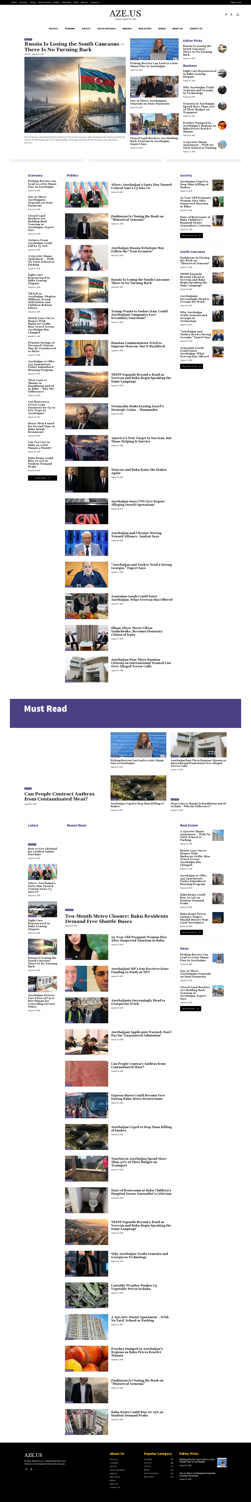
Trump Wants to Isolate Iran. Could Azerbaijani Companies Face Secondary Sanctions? (139, 315)
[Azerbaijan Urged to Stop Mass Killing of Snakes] (218, 185)
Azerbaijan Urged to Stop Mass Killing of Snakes (194, 184)
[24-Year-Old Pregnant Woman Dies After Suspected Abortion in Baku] (218, 201)
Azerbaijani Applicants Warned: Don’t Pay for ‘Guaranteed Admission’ (141, 1033)
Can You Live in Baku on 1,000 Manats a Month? (40, 445)
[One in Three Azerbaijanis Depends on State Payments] (154, 87)
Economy (134, 59)
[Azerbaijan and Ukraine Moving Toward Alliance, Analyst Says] (86, 543)
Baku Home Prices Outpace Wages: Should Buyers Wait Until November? (194, 918)
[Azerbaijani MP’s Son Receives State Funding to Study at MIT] (86, 979)
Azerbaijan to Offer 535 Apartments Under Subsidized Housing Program (41, 366)
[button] (237, 14)
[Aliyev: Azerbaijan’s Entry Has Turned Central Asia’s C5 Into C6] (86, 194)
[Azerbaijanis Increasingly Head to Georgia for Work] (218, 300)
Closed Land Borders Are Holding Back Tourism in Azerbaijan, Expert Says (154, 141)
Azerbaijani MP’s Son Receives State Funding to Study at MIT (140, 970)
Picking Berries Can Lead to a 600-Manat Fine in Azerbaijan (154, 65)
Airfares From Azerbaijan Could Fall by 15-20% (40, 243)
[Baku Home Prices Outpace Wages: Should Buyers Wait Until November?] (218, 917)
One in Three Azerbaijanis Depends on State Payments (150, 102)
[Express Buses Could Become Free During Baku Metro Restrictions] (86, 1105)
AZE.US (27, 54)
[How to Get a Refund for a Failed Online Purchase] (42, 838)
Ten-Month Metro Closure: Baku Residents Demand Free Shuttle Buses (116, 918)
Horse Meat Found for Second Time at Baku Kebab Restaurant (41, 428)
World (68, 428)
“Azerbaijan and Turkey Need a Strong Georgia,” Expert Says (141, 566)
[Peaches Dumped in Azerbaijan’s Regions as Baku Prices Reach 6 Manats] (222, 125)
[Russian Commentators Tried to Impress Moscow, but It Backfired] (86, 353)
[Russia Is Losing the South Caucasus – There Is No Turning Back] (75, 95)
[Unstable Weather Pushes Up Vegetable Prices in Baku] (86, 1295)
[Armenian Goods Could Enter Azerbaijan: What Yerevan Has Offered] (86, 606)
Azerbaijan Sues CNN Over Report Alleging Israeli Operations (138, 503)
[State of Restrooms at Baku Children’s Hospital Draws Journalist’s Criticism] (218, 221)
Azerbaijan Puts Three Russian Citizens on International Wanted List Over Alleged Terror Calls (141, 663)
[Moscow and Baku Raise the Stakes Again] (86, 480)
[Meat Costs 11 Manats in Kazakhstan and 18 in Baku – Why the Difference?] (199, 788)
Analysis (69, 238)
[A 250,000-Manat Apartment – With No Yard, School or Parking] (222, 144)
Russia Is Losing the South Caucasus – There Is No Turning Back (74, 47)
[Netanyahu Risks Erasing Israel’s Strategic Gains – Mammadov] (86, 416)
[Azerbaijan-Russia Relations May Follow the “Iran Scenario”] (86, 258)
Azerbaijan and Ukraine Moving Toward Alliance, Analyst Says (136, 534)
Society (28, 788)
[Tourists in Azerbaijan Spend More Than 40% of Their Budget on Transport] (222, 106)
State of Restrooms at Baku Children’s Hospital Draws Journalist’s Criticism (195, 221)
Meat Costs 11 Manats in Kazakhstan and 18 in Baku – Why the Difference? (41, 386)
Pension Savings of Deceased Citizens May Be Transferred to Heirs (42, 347)
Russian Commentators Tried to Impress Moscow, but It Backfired (138, 344)
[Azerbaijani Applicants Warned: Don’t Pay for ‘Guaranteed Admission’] (86, 1042)
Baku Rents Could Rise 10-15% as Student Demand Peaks (40, 462)
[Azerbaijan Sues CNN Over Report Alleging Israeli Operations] (86, 511)
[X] (231, 15)
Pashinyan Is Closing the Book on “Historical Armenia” (137, 218)
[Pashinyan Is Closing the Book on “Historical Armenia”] (86, 226)
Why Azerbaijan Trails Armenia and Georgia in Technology (198, 90)
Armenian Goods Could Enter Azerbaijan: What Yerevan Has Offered (141, 598)
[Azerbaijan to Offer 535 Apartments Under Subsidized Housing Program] (218, 879)
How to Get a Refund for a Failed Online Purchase (42, 851)
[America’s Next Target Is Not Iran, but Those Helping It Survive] (86, 448)
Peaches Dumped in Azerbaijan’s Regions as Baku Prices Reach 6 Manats (199, 127)
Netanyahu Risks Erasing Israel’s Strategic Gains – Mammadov (137, 408)
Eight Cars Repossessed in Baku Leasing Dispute (199, 74)
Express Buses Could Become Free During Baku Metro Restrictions (138, 1097)
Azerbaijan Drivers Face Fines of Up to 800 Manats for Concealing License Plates (41, 1001)
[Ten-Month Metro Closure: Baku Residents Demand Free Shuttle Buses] (119, 870)
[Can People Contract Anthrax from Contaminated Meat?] (65, 755)
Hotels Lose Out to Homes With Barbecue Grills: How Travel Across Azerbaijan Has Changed (41, 325)
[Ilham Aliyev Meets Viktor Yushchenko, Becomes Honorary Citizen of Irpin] (86, 638)
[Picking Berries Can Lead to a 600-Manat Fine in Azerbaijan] (154, 49)
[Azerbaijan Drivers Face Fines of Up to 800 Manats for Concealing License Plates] (42, 984)
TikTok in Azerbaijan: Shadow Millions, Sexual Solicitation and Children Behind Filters (42, 301)
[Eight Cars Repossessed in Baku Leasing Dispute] (222, 73)
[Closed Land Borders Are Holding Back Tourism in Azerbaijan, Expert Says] (154, 124)
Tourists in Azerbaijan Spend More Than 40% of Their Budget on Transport (199, 108)
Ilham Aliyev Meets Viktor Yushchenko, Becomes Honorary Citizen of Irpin (137, 631)
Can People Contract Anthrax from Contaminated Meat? (59, 796)
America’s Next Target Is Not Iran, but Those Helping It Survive (141, 439)
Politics (28, 39)
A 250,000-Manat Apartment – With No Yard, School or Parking (199, 145)
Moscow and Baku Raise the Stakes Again (139, 471)
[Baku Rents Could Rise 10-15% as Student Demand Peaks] (86, 1422)
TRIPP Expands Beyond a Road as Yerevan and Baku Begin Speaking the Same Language (141, 378)
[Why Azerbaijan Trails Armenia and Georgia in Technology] (222, 90)
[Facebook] (226, 15)
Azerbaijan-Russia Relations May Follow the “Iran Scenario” (137, 249)
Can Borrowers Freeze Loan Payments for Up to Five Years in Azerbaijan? (41, 407)
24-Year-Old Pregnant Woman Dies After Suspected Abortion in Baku (195, 202)
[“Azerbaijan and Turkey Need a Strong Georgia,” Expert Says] (86, 574)
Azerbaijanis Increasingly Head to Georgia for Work (194, 299)
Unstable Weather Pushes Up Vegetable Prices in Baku (134, 1287)
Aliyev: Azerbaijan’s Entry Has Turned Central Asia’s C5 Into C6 (141, 186)
